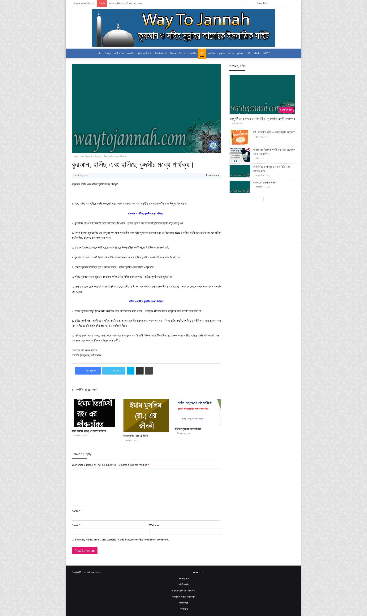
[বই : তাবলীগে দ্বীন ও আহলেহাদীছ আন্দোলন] (239, 137)
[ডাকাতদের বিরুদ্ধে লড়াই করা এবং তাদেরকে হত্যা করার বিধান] (239, 155)
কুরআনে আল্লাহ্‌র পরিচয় (265, 182)
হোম (76, 156)
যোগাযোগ (184, 609)
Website (154, 525)
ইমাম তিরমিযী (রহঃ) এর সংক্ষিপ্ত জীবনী (89, 430)
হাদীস (202, 53)
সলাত (231, 53)
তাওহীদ (130, 53)
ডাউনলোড (119, 53)
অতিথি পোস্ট (184, 584)
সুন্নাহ (222, 53)
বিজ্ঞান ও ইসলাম (177, 53)
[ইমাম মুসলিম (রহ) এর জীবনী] (146, 415)
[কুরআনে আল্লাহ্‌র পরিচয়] (239, 186)
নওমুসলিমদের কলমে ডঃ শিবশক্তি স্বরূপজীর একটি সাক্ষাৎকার (262, 119)
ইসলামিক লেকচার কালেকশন (183, 596)
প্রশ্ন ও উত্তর (144, 53)
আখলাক (211, 53)
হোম (99, 53)
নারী (249, 53)
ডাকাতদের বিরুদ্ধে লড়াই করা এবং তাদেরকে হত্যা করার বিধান (133, 3)
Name (76, 511)
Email (76, 525)
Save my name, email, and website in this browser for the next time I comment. (122, 539)
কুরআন (240, 53)
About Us (198, 572)
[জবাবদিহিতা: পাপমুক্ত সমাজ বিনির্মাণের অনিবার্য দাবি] (239, 171)
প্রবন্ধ (108, 53)
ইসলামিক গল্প (161, 53)
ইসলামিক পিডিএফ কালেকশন (183, 590)
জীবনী (256, 53)
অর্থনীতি (266, 53)
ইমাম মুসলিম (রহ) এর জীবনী (135, 435)
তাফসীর (192, 53)
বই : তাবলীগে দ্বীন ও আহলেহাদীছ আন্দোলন (274, 132)
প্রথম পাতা (183, 602)
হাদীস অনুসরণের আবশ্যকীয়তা (188, 428)
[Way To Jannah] (183, 28)
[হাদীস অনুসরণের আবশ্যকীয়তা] (198, 412)
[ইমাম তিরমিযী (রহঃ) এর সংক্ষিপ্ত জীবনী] (95, 413)
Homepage (183, 578)
